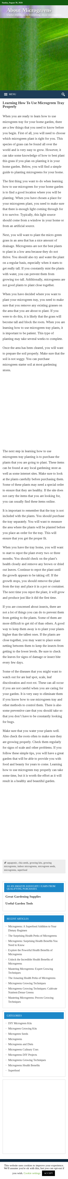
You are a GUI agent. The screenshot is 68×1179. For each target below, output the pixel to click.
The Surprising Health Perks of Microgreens (32, 935)
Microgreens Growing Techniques (27, 983)
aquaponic (12, 862)
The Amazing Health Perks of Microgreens (31, 977)
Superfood (14, 1070)
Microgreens (15, 1039)
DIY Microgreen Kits (20, 1023)
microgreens (10, 870)
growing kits (36, 862)
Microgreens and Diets (20, 1044)
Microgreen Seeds (18, 1033)
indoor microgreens (27, 866)
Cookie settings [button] (32, 1173)
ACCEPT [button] (48, 1173)
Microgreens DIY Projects (22, 1054)
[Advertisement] (34, 54)
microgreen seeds (46, 866)
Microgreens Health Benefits (24, 1065)
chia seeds (23, 862)
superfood (22, 870)
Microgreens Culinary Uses (23, 1049)
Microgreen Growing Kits (22, 1028)
